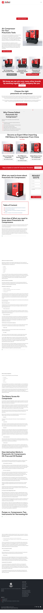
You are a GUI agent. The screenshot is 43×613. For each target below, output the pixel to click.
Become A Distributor (25, 586)
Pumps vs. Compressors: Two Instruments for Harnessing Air (13, 212)
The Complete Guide (8, 159)
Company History (24, 583)
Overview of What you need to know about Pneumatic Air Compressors (15, 207)
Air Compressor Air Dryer (25, 594)
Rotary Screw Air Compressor (26, 590)
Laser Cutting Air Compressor (26, 591)
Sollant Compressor (4, 607)
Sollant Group (16, 607)
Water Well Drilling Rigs (25, 593)
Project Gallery (24, 584)
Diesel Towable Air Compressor (26, 592)
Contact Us (22, 85)
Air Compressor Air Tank (25, 595)
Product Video (24, 585)
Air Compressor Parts (25, 596)
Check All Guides (22, 139)
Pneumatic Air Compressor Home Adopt (22, 72)
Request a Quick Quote (22, 18)
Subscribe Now (38, 167)
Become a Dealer (11, 74)
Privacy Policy (24, 587)
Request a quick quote (21, 104)
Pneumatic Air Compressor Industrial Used (36, 72)
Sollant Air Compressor (10, 607)
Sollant (8, 606)
